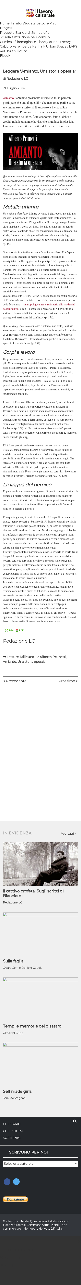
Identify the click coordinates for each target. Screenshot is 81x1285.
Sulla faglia (13, 961)
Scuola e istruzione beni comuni (25, 37)
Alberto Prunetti (53, 657)
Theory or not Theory (54, 42)
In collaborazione (19, 1249)
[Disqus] (40, 741)
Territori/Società (23, 23)
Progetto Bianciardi (15, 33)
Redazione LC (17, 78)
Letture (43, 23)
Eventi (7, 1266)
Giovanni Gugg (13, 1033)
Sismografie (40, 33)
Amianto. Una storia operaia (24, 661)
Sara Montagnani (14, 1098)
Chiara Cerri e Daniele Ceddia (22, 968)
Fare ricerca (22, 46)
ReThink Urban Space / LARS (54, 46)
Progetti (6, 28)
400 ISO (6, 51)
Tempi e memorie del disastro (32, 1026)
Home (5, 23)
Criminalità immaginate (18, 42)
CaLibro (6, 46)
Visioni (54, 23)
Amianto (8, 98)
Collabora (13, 1131)
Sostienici (12, 1138)
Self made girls (17, 1091)
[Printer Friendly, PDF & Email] (14, 630)
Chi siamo (12, 1124)
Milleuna (21, 51)
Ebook (5, 56)
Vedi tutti (68, 833)
